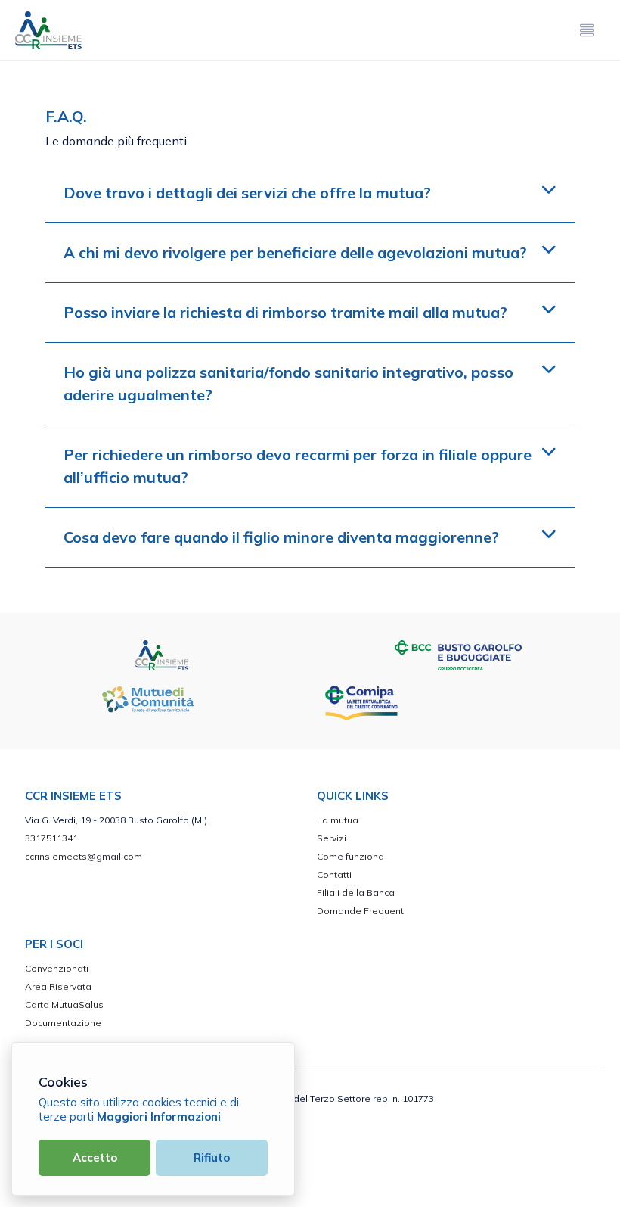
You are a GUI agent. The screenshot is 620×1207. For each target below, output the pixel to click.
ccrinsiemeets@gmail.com (83, 856)
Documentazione (63, 1022)
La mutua (337, 820)
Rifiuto (212, 1157)
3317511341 (51, 838)
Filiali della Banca (356, 892)
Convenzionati (56, 968)
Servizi (331, 838)
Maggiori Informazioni (159, 1116)
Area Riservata (58, 986)
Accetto (95, 1157)
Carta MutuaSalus (64, 1004)
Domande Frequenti (361, 910)
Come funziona (350, 856)
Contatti (334, 874)
